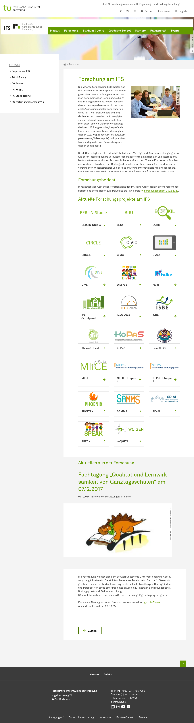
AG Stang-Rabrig (21, 95)
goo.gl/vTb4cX (152, 602)
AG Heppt (17, 89)
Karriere (140, 30)
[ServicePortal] (127, 11)
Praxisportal (158, 30)
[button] (90, 630)
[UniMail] (135, 11)
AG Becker (18, 83)
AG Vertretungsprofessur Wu (28, 101)
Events (175, 30)
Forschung (71, 30)
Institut (55, 30)
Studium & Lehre (93, 30)
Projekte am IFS (21, 71)
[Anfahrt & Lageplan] (120, 11)
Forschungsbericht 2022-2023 (161, 190)
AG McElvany (19, 77)
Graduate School (120, 30)
